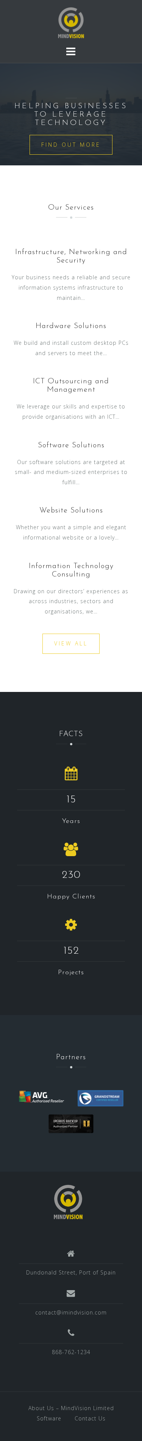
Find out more (71, 144)
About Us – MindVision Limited (71, 1408)
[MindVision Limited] (68, 1201)
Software (49, 1418)
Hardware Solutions (71, 326)
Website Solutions (71, 510)
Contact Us (90, 1418)
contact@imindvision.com (71, 1312)
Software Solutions (71, 445)
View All (71, 643)
